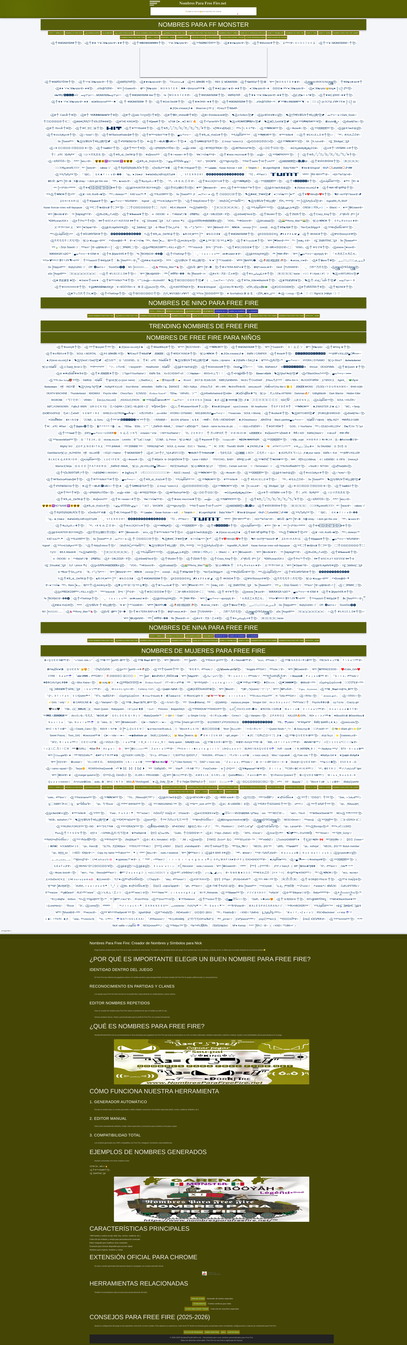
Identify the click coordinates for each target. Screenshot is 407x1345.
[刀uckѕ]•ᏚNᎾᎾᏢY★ (288, 839)
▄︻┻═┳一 (184, 134)
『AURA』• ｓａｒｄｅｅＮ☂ (90, 885)
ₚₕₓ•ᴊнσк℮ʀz (177, 905)
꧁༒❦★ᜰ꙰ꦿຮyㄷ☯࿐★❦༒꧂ (227, 88)
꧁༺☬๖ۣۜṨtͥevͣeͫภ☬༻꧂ (338, 227)
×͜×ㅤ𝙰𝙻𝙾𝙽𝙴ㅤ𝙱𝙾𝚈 (156, 872)
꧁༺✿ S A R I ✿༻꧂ (218, 742)
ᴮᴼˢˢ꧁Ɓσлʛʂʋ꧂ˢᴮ (317, 826)
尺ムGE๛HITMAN (280, 393)
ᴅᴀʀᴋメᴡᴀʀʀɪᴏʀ (169, 852)
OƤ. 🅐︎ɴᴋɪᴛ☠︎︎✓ (97, 267)
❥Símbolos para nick (73, 33)
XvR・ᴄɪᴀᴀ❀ (284, 748)
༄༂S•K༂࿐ (159, 406)
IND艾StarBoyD (179, 466)
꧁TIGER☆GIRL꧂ (133, 755)
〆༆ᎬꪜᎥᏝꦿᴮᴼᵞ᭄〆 (349, 214)
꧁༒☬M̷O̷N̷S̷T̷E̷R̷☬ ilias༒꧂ (142, 95)
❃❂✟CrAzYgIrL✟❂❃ (55, 682)
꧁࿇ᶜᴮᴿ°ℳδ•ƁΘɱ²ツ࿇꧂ (185, 872)
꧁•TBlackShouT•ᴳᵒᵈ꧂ (315, 373)
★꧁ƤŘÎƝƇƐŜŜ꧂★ (129, 682)
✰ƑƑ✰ (93, 832)
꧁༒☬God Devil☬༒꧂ (170, 101)
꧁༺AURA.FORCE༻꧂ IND (75, 826)
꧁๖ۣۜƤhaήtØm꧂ (341, 466)
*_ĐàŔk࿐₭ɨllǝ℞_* (162, 426)
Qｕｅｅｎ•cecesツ (59, 781)
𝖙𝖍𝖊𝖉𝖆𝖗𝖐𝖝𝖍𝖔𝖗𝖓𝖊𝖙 (353, 360)
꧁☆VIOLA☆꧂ (109, 742)
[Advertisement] (203, 62)
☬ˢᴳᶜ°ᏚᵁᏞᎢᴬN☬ (105, 826)
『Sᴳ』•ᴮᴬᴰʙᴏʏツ (327, 866)
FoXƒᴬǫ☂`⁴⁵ (194, 905)
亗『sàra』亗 (104, 722)
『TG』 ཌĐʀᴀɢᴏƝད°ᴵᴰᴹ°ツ (140, 797)
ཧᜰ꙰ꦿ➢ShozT (335, 360)
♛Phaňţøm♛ (138, 832)
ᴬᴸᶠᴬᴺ (359, 918)
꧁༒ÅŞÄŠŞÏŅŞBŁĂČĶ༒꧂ (131, 167)
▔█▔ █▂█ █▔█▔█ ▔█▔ (284, 174)
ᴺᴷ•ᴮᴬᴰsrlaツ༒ (301, 702)
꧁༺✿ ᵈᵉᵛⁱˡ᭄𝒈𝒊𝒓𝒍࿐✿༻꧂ (112, 660)
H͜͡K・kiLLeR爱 (91, 452)
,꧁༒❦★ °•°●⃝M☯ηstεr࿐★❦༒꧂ (266, 95)
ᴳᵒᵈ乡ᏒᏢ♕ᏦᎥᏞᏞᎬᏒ (350, 452)
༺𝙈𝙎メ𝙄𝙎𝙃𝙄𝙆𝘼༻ (55, 715)
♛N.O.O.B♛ (213, 234)
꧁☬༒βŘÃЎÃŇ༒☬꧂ (311, 286)
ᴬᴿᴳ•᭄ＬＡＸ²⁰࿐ (246, 128)
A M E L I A (202, 775)
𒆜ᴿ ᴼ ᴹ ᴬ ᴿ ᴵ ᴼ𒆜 (106, 426)
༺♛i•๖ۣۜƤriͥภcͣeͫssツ (203, 819)
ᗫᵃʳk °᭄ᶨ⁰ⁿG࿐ (214, 247)
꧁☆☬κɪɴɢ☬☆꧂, (133, 459)
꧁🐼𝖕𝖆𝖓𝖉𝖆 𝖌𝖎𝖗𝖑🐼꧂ (228, 669)
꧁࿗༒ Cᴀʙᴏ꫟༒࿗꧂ (63, 114)
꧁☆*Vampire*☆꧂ (106, 702)
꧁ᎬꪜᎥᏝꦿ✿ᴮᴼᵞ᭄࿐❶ (199, 267)
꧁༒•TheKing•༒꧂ (178, 253)
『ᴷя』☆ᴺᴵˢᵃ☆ (105, 918)
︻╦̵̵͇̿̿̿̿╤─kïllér (189, 148)
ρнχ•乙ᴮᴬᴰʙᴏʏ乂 (267, 918)
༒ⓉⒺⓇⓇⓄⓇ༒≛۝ (56, 121)
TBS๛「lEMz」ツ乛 (136, 426)
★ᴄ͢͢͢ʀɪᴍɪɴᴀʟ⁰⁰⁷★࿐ (126, 859)
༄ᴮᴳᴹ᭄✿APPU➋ (246, 260)
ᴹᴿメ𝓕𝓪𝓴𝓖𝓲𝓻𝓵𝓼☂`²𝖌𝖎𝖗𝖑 (350, 768)
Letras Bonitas (199, 1304)
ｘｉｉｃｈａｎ (237, 695)
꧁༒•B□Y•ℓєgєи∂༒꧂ (187, 167)
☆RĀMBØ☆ (160, 419)
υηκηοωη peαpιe (240, 702)
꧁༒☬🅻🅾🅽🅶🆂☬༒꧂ (301, 181)
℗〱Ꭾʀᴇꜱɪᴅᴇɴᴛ (185, 866)
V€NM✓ (88, 399)
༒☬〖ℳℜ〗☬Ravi (55, 426)
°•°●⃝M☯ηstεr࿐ (178, 42)
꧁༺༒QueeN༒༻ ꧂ (168, 669)
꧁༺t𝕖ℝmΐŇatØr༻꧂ (290, 466)
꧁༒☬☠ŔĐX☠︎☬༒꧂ (59, 353)
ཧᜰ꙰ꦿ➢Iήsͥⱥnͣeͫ (49, 366)
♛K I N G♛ (72, 419)
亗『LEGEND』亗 (129, 360)
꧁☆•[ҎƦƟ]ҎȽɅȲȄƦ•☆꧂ (164, 148)
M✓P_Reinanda (209, 892)
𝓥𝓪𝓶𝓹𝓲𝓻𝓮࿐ (229, 439)
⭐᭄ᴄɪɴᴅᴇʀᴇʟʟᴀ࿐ (347, 735)
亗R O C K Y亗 (98, 406)
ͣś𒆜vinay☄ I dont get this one (91, 181)
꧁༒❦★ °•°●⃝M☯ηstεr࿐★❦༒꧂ (107, 42)
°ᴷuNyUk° (273, 892)
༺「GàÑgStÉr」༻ (160, 768)
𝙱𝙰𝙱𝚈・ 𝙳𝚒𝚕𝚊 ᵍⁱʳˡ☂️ (221, 781)
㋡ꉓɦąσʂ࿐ (154, 879)
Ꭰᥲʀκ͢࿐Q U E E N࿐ (304, 761)
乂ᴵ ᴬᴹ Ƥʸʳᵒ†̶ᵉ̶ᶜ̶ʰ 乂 (63, 227)
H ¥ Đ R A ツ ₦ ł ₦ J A (319, 439)
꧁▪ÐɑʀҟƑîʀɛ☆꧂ (353, 121)
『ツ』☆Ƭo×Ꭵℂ (116, 366)
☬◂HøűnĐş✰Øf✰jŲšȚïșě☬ (160, 174)
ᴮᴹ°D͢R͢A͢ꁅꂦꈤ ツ (334, 839)
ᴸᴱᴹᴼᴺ (243, 866)
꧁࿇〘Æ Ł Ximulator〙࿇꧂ (159, 839)
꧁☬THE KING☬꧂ (127, 121)
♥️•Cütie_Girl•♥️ (350, 669)
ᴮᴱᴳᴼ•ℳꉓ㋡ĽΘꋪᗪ (341, 826)
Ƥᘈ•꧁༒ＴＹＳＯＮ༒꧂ (71, 832)
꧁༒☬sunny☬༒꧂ (68, 347)
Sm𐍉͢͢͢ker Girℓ (259, 702)
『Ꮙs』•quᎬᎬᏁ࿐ (104, 695)
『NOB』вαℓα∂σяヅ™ (59, 819)
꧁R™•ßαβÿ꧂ (163, 912)
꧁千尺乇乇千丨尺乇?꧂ (65, 240)
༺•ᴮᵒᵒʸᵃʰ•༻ (97, 366)
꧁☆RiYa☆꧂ (308, 695)
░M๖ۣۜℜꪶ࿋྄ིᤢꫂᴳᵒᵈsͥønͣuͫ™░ (231, 200)
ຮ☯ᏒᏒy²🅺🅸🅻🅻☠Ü (66, 95)
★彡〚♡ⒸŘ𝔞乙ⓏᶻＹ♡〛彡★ (264, 735)
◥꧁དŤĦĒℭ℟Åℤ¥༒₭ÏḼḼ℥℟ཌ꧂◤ (305, 114)
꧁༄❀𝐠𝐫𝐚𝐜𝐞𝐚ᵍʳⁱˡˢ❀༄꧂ (252, 768)
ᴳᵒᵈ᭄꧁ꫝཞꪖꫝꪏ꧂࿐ (310, 200)
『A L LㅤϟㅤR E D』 (95, 761)
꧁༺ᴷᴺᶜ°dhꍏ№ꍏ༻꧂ (130, 803)
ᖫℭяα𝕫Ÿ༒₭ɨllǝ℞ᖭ (227, 108)
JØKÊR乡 (265, 419)
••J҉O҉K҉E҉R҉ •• (255, 433)
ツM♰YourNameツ (170, 433)
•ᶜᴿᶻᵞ (279, 781)
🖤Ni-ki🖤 (54, 709)
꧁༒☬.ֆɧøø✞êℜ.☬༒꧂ (118, 253)
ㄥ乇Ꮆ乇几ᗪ (224, 452)
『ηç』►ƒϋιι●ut (133, 174)
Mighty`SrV (66, 446)
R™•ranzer (51, 892)
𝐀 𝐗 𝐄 (195, 419)
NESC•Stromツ (292, 819)
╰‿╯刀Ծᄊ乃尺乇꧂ (315, 267)
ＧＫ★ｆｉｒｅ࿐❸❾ (108, 174)
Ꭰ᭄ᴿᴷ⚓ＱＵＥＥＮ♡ (132, 728)
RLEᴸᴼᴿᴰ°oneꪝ (85, 892)
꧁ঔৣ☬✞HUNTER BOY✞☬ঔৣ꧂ (143, 187)
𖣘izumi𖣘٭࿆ (332, 121)
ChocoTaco (126, 393)
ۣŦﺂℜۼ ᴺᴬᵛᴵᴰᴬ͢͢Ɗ (286, 200)
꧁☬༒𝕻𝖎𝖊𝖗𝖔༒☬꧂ (323, 260)
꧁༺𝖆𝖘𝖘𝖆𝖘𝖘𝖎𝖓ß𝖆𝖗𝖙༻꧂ (63, 439)
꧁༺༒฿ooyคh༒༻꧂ (99, 347)
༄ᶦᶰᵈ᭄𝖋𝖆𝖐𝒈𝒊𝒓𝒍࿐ (190, 675)
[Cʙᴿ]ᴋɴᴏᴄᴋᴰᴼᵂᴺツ (246, 918)
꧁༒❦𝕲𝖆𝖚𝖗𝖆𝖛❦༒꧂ (135, 214)
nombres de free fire (295, 33)
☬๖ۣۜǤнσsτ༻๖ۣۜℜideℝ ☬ (277, 433)
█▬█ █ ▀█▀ (114, 128)
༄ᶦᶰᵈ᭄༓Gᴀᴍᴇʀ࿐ (127, 88)
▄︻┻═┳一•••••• (341, 373)
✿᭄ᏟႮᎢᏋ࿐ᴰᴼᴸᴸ (354, 682)
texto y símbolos (56, 33)
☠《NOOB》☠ (160, 214)
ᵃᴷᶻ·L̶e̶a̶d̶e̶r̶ (210, 167)
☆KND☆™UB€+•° (283, 925)
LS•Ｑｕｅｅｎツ (232, 748)
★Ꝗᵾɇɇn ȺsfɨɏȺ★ (349, 755)
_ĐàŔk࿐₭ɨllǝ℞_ (119, 466)
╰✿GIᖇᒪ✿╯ (102, 715)
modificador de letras (276, 37)
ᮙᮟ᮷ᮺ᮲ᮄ (195, 214)
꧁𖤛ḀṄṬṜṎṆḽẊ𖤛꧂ (182, 286)
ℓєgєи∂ (145, 200)
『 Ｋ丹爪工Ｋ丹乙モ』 (345, 253)
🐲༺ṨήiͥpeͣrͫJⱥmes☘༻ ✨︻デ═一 (163, 399)
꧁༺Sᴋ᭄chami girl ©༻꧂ (187, 722)
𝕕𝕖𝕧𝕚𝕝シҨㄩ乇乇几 (82, 715)
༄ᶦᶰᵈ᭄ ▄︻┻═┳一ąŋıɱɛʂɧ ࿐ (310, 253)
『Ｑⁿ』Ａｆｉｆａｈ (57, 695)
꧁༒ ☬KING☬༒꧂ (314, 234)
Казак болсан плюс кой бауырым (63, 207)
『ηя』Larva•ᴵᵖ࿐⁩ (292, 826)
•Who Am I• (291, 380)
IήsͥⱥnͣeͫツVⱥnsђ (315, 419)
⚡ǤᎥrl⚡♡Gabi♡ (175, 715)
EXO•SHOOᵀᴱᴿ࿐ (256, 859)
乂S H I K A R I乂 (69, 200)
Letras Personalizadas (255, 37)
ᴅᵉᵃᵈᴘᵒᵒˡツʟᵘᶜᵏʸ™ (282, 446)
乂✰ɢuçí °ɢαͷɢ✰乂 (232, 141)
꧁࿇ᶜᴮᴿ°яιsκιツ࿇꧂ (137, 892)
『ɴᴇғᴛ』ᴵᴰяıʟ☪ (297, 813)
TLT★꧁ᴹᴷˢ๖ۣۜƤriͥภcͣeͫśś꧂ (129, 879)
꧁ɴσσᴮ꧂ (150, 819)
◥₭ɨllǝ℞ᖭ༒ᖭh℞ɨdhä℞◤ (201, 452)
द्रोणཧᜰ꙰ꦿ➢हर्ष (244, 459)
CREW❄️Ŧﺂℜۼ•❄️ (313, 207)
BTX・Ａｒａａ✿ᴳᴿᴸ (352, 748)
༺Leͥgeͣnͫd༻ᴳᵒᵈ (240, 134)
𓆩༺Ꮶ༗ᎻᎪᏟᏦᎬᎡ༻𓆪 (297, 905)
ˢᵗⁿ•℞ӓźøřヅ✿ (179, 214)
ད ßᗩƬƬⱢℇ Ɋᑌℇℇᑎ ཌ (185, 755)
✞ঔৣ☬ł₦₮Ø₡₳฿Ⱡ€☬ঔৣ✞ (101, 286)
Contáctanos (233, 1332)
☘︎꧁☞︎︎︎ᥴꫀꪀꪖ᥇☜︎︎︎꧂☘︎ (290, 293)
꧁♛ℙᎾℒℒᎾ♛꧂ (289, 280)
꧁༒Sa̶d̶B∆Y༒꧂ (108, 148)
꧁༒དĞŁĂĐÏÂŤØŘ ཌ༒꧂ (72, 472)
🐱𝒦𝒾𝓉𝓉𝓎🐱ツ (106, 682)
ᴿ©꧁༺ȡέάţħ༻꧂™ (93, 899)
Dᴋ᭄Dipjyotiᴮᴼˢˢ (56, 267)
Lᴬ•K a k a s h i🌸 (102, 859)
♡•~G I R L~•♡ (254, 728)
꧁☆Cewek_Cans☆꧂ (83, 728)
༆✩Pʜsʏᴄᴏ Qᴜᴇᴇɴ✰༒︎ (283, 775)
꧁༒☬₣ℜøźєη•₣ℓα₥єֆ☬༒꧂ (120, 134)
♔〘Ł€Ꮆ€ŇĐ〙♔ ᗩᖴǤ (332, 459)
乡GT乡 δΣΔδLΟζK (205, 380)
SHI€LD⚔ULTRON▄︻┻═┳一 (119, 413)
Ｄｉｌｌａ (275, 768)
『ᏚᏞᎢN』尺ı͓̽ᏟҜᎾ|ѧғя (113, 846)
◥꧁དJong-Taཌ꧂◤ (90, 386)
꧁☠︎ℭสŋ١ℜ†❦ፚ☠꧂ (231, 286)
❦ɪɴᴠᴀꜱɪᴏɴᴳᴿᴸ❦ (91, 735)
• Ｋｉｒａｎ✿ (134, 761)
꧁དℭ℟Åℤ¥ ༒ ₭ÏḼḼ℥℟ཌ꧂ (190, 260)
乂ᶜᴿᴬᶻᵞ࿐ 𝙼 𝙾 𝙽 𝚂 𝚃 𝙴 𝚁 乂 (299, 42)
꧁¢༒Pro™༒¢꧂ (83, 220)
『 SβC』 (86, 174)
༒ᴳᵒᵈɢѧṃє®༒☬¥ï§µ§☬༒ (98, 260)
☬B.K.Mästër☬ (178, 207)
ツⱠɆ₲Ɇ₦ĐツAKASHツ (105, 472)
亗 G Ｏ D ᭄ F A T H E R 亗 (91, 466)
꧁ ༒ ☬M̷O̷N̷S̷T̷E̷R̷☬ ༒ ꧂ (136, 101)
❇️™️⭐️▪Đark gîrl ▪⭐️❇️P (346, 728)
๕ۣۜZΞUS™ (110, 360)
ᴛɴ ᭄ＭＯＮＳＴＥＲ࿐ (177, 95)
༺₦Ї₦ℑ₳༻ (302, 406)
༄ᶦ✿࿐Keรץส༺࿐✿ (249, 742)
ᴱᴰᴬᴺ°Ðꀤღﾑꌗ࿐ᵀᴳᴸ (245, 839)
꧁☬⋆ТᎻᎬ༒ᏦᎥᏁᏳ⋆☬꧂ (220, 885)
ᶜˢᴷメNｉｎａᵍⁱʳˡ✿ (239, 755)
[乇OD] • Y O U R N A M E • (332, 386)
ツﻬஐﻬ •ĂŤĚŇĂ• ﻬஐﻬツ (178, 161)
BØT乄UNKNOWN (57, 406)
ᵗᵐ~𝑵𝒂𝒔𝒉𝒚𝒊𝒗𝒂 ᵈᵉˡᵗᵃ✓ (328, 748)
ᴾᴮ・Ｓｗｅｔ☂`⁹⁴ (214, 905)
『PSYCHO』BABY (222, 459)
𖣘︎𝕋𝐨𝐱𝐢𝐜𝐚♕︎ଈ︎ (173, 695)
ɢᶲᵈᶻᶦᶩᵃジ (299, 803)
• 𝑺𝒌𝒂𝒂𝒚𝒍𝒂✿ (296, 675)
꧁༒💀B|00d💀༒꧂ (290, 899)
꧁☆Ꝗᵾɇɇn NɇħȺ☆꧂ (169, 689)
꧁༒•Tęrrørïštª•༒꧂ (212, 121)
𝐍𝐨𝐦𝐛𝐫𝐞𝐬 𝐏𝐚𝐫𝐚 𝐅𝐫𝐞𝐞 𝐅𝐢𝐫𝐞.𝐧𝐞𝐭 (202, 3)
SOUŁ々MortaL (252, 413)
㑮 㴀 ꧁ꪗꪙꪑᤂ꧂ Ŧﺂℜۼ (152, 286)
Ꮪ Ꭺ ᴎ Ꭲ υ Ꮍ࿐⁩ (62, 866)
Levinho (126, 439)
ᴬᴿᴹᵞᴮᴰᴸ (106, 905)
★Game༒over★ (89, 280)
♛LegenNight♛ (271, 167)
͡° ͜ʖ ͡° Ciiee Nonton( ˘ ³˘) (184, 761)
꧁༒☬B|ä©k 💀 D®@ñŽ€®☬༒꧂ (168, 459)
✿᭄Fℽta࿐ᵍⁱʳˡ (320, 728)
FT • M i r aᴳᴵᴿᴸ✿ (174, 682)
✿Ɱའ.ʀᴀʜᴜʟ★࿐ (263, 267)
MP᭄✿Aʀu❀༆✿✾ (304, 866)
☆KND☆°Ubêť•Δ (249, 912)
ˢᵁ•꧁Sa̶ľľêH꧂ (198, 207)
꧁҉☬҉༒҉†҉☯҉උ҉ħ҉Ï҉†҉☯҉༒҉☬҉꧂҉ (178, 187)
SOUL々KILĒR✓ (346, 399)
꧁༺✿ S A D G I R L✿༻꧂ (298, 660)
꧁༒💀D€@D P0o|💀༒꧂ (318, 879)
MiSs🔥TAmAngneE (137, 781)
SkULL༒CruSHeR (251, 380)
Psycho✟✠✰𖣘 (321, 702)
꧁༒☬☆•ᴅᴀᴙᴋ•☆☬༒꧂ (178, 154)
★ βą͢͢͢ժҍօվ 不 (129, 472)
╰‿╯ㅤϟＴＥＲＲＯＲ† (190, 174)
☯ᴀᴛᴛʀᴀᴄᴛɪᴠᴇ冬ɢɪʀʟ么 (159, 728)
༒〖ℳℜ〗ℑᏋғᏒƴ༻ (63, 154)
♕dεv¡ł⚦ (331, 433)
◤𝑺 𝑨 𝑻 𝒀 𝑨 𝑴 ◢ (290, 234)
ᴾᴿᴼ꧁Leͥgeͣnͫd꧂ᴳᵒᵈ (61, 234)
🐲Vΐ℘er (353, 380)
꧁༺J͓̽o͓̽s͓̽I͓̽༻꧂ (327, 819)
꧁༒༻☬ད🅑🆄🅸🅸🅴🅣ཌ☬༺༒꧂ (128, 419)
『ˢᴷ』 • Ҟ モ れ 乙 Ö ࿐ (181, 181)
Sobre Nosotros (212, 1332)
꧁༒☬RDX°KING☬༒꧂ (181, 353)
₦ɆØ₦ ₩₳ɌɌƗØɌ (249, 439)
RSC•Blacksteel (325, 912)
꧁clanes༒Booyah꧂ (124, 33)
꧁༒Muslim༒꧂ (270, 214)
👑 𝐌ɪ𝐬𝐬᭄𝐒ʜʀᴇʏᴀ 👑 (185, 735)
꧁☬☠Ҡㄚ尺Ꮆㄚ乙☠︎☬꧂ (224, 273)
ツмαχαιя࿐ (135, 366)
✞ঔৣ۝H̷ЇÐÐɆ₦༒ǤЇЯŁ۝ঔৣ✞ (64, 689)
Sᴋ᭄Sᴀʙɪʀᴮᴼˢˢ (66, 141)
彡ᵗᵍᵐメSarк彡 (281, 866)
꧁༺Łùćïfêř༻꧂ (161, 194)
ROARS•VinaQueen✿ (100, 768)
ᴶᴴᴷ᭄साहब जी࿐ (281, 253)
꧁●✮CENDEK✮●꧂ (206, 813)
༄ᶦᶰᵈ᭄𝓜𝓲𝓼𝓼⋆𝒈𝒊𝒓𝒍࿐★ (59, 755)
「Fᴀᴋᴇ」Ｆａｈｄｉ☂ (120, 813)
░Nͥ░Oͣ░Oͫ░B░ (289, 879)
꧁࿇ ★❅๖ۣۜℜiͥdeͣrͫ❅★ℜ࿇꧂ (72, 373)
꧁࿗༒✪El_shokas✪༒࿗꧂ (181, 114)
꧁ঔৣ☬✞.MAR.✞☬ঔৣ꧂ (217, 852)
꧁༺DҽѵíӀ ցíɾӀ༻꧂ (214, 660)
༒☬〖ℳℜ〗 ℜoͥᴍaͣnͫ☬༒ (157, 360)
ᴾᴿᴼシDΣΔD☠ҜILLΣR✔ (328, 426)
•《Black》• (333, 207)
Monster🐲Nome (168, 37)
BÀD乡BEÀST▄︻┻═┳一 (210, 413)
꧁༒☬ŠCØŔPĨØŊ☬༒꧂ (91, 234)
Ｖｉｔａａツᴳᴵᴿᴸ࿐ (314, 709)
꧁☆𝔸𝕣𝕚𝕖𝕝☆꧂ (169, 702)
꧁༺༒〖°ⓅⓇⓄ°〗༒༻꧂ (315, 797)
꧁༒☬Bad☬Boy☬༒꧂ (160, 347)
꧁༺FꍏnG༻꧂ (111, 839)
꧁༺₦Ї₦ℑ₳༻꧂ (271, 128)
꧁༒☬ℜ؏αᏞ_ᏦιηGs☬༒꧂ (210, 134)
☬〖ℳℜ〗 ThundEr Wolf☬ (229, 446)
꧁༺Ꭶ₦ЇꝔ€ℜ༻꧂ (281, 154)
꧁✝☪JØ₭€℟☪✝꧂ (199, 81)
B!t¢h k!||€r (357, 386)
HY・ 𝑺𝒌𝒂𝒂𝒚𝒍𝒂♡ (294, 781)
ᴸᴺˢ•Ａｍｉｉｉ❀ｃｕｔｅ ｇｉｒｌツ (198, 748)
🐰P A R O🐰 (277, 715)
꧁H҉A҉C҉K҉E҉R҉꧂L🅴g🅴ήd (292, 161)
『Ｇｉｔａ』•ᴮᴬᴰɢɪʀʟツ (345, 675)
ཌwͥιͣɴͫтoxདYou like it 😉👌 (278, 386)
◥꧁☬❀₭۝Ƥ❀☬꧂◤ (258, 194)
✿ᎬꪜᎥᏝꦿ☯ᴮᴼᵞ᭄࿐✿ (59, 181)
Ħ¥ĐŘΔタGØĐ (350, 419)
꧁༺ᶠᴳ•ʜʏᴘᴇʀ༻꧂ (341, 918)
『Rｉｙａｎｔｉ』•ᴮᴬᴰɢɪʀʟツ (243, 675)
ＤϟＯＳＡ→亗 (348, 761)
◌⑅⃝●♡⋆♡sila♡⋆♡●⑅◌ (114, 735)
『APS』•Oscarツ (252, 832)
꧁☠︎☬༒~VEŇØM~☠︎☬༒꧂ (340, 148)
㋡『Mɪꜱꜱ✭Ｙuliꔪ (315, 781)
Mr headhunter (259, 406)
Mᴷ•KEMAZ (178, 826)
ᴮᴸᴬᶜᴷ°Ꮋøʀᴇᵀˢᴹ (159, 892)
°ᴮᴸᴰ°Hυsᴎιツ (322, 832)
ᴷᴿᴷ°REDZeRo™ (83, 755)
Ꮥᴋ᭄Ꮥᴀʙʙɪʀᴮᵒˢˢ (348, 240)
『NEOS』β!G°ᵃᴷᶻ (261, 846)
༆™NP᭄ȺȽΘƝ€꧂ (58, 885)
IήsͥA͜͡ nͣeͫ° (285, 399)
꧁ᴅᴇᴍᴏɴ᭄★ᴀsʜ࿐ (344, 247)
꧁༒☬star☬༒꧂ (281, 353)
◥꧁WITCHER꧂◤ (303, 413)
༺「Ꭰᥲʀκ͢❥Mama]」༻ (196, 702)
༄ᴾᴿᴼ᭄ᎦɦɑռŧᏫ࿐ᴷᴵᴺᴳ (67, 912)
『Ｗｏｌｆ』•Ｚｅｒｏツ (299, 912)
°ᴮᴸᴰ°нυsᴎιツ (143, 813)
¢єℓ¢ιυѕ (72, 899)
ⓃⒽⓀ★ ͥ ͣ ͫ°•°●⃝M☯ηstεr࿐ (288, 88)
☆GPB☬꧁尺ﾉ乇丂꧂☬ (114, 832)
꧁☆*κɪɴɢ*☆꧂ (89, 134)
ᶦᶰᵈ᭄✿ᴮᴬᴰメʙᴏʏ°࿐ (121, 899)
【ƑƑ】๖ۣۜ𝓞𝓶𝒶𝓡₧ (159, 832)
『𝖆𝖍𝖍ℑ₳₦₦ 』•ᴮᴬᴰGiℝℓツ (89, 675)
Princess (163, 709)
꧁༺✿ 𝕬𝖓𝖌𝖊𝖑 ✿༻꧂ (147, 660)
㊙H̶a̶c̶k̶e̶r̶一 (194, 373)
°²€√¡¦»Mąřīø (57, 899)
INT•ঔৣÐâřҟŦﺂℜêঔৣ (316, 899)
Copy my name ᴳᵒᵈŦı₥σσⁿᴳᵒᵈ (113, 852)
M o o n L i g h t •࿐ (123, 689)
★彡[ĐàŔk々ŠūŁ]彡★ (245, 360)
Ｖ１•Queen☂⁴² (81, 695)
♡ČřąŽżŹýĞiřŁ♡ (103, 669)
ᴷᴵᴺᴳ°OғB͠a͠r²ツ (266, 797)
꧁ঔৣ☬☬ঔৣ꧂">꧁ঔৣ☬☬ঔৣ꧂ (133, 866)
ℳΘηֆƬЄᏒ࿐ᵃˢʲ (265, 101)
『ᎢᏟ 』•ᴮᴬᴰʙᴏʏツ (257, 174)
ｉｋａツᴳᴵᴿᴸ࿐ (93, 689)
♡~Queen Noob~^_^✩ (278, 728)
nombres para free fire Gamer (345, 33)
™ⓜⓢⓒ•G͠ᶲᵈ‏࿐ (289, 918)
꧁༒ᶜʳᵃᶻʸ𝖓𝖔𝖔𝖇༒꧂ (70, 433)
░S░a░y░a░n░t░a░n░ (82, 273)
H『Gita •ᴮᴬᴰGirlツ (286, 695)
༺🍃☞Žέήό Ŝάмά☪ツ (64, 247)
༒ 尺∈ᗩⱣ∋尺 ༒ (217, 433)
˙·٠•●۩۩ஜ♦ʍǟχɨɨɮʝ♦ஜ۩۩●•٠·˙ (303, 148)
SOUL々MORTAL (86, 353)
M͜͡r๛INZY (333, 419)
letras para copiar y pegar (232, 37)
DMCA (223, 1332)
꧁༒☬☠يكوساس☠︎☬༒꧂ (258, 273)
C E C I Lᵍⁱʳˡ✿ (88, 742)
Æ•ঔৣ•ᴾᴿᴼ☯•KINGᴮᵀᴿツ (299, 872)
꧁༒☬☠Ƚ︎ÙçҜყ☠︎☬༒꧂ (61, 134)
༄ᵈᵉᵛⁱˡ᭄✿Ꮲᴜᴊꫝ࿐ (283, 689)
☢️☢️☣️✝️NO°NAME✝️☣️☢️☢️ (114, 161)
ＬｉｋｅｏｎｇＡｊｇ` (183, 892)
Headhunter (152, 366)
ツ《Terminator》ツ (261, 466)
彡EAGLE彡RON (129, 399)
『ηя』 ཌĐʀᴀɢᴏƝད (348, 803)
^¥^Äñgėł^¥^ (304, 722)
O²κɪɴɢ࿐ (184, 813)
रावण (293, 459)
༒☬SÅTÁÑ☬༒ (275, 426)
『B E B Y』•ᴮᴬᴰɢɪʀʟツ (200, 669)
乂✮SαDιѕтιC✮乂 (55, 879)
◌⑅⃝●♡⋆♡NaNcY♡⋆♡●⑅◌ (154, 722)
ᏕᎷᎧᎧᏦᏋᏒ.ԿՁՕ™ (60, 253)
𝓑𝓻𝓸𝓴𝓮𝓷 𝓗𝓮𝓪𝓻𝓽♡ (158, 393)
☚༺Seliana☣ (186, 899)
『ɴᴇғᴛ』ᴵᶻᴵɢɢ (86, 872)
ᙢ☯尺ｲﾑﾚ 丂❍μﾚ (353, 426)
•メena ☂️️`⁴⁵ (344, 912)
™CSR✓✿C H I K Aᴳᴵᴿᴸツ (299, 768)
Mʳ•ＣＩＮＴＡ (115, 781)
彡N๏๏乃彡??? (273, 380)
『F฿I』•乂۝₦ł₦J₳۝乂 (77, 709)
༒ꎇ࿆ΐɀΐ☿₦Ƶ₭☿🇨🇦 (313, 839)
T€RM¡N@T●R (155, 446)
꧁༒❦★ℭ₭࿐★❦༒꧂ (203, 101)
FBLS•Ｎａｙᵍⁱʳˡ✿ (329, 660)
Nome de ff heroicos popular (252, 33)
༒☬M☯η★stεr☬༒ (351, 81)
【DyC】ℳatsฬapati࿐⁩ (187, 846)
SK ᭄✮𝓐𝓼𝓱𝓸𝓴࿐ (315, 141)
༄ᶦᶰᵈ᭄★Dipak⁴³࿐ (87, 227)
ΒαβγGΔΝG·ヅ (76, 267)
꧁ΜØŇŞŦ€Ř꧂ (126, 81)
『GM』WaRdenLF (267, 366)
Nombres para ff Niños (228, 33)
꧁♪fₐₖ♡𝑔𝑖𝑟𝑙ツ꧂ (213, 675)
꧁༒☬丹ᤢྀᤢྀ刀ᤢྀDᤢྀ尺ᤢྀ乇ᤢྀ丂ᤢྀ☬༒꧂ (183, 128)
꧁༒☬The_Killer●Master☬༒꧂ (256, 280)
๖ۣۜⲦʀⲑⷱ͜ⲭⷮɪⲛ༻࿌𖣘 (161, 167)
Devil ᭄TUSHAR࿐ (287, 267)
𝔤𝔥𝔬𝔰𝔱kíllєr (162, 413)
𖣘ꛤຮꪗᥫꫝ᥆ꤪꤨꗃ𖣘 (55, 669)
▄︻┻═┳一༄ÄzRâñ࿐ (125, 200)
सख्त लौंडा (344, 433)
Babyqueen (117, 709)
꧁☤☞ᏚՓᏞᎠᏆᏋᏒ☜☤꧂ (216, 214)
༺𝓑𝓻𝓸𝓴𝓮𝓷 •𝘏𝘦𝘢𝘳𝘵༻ (261, 695)
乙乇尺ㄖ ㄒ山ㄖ (266, 452)
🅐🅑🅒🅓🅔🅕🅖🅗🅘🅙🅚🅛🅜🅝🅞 (225, 174)
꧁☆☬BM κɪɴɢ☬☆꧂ (227, 797)
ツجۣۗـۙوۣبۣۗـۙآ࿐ (155, 472)
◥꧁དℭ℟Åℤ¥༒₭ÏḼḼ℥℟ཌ (262, 200)
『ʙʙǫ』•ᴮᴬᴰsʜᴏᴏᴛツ (175, 879)
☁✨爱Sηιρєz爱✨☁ (168, 380)
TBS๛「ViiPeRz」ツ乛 (183, 393)
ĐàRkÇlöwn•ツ (315, 433)
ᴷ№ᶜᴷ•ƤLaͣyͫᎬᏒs (199, 925)
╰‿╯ (112, 885)
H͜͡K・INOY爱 (67, 386)
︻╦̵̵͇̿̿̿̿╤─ (261, 154)
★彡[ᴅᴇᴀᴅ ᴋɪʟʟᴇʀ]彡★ (306, 187)
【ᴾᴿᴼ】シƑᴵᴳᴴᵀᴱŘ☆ (260, 866)
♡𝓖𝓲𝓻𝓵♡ (150, 709)
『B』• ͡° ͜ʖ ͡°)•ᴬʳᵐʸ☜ (193, 227)
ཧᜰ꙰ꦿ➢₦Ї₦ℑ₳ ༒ (322, 220)
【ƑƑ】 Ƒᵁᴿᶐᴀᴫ (221, 879)
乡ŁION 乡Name (179, 419)
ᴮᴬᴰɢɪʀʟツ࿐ (277, 669)
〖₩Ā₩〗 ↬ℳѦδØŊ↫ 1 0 (63, 846)
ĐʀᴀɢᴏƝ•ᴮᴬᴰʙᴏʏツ (107, 872)
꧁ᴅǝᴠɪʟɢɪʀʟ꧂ (349, 722)
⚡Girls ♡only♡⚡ (59, 702)
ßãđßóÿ (87, 380)
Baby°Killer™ (290, 167)
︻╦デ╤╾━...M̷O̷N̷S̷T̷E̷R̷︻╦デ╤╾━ (101, 95)
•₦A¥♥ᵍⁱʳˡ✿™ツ (312, 742)
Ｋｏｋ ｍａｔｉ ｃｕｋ (315, 852)
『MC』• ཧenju (351, 406)
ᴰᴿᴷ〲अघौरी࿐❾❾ (174, 273)
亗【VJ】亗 (340, 446)
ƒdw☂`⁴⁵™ (347, 866)
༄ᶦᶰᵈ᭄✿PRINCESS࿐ (325, 669)
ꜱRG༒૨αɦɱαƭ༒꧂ (217, 846)
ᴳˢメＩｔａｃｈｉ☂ (130, 905)
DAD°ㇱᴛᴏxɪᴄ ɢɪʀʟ (210, 761)
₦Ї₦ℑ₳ (235, 227)
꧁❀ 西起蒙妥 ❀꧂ (64, 280)
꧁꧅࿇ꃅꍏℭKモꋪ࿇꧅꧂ (320, 81)
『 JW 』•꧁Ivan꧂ (191, 839)
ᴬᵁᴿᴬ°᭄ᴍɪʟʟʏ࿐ (83, 161)
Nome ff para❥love (275, 33)
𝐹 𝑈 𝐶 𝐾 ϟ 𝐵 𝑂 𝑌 (256, 892)
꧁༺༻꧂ (97, 813)
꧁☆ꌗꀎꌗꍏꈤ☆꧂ (351, 695)
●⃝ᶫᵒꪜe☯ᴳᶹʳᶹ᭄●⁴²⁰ (284, 194)
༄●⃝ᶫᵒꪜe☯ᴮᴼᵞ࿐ (206, 154)
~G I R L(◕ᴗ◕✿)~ (219, 715)
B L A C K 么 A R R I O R (63, 459)
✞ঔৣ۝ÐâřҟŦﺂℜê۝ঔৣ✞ (325, 240)
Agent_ (342, 380)
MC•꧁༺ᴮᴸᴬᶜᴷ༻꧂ (349, 813)
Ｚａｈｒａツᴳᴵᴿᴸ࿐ (162, 748)
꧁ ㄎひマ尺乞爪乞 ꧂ (92, 154)
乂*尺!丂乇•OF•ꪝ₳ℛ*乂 (200, 918)
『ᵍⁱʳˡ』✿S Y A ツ (326, 768)
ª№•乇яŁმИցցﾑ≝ (310, 227)
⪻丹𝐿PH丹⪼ (146, 413)
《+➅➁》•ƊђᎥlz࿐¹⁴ (82, 852)
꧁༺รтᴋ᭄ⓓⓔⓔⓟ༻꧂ (208, 293)
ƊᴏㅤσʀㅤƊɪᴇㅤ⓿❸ (117, 267)
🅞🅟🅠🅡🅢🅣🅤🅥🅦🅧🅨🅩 (126, 234)
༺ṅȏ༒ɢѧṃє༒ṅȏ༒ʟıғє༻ (258, 161)
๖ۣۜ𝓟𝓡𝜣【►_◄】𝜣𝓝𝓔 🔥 (182, 121)
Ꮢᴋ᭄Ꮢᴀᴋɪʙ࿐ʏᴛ (196, 273)
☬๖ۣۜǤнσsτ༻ (153, 154)
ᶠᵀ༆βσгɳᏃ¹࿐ (81, 859)
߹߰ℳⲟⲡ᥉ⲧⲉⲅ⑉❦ (177, 81)
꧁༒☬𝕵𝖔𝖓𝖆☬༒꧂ (153, 121)
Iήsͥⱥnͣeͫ (98, 380)
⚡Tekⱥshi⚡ (252, 167)
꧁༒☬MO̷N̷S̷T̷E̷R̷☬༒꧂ (209, 95)
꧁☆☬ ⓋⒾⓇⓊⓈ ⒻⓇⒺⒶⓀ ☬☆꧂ (71, 148)
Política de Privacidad (193, 1332)
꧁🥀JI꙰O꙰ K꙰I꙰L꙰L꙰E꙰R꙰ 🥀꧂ (273, 260)
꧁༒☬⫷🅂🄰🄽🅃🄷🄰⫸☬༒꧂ (100, 187)
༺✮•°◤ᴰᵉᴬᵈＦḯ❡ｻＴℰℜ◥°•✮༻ (61, 260)
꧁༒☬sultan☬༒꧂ (276, 413)
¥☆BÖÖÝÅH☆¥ (126, 286)
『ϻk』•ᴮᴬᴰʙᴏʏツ (192, 885)
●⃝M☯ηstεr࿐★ (259, 88)
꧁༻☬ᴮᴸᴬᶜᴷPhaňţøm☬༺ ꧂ (118, 912)
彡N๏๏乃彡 (206, 386)
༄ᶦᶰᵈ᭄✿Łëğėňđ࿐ (150, 273)
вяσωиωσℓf (254, 386)
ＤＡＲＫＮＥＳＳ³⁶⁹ (156, 905)
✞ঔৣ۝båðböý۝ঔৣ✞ (142, 227)
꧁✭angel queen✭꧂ (87, 775)
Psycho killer (110, 393)
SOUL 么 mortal (176, 446)
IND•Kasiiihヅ (183, 912)
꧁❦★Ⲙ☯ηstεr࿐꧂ (236, 42)
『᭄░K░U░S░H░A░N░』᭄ (227, 207)
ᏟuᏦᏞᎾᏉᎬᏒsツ (350, 885)
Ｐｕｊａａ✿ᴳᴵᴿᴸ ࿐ (317, 675)
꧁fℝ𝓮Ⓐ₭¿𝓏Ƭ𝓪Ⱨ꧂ (107, 214)
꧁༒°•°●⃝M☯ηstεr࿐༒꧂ (95, 81)
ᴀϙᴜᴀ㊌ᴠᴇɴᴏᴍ (240, 406)
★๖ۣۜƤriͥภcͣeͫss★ (285, 797)
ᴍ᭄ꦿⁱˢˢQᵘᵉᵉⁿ (228, 768)
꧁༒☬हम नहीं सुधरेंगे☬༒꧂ (337, 187)
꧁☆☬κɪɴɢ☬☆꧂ (296, 128)
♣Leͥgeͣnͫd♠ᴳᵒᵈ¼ (278, 859)
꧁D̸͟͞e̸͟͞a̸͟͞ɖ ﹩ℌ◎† (244, 452)
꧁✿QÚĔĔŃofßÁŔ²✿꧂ (201, 689)
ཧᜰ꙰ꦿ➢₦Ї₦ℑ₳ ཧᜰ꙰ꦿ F (202, 466)
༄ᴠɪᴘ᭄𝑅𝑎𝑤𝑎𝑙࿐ (232, 728)
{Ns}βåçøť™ (132, 839)
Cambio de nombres (237, 311)
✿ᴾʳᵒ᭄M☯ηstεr (148, 88)
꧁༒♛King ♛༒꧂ (338, 347)
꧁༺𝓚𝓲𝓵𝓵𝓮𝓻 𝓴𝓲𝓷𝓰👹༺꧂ (64, 380)
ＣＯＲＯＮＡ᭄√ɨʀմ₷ (199, 399)
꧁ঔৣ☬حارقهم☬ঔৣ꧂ (288, 207)
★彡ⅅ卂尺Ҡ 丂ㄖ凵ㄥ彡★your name (299, 452)
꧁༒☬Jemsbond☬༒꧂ (215, 366)
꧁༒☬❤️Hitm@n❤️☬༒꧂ (314, 194)
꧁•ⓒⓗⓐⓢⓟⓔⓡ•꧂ (260, 141)
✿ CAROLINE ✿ (82, 702)
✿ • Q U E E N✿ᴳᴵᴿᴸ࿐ (57, 660)
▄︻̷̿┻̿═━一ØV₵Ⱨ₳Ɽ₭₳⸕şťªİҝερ (240, 813)
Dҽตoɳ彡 (353, 459)
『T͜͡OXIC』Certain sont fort (231, 466)
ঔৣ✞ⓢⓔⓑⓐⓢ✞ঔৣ (267, 234)
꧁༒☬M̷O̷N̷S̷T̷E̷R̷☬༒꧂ (66, 42)
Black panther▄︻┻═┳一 (289, 419)
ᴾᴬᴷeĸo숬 (309, 819)
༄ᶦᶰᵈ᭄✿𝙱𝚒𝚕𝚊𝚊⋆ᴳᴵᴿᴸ (136, 748)
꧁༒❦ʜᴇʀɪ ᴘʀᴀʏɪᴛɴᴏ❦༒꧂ (236, 154)
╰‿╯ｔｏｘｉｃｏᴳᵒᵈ (206, 253)
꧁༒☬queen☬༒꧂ (206, 439)
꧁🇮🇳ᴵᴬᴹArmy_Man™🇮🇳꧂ (294, 220)
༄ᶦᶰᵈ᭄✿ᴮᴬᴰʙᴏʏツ (190, 852)
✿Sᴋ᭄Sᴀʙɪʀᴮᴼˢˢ (247, 885)
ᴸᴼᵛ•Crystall (265, 885)
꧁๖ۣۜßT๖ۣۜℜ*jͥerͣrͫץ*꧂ (267, 826)
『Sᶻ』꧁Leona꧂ (88, 905)
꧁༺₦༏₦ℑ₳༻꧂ (264, 134)
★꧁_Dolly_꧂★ (162, 781)
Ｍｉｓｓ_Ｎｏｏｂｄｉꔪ (341, 775)
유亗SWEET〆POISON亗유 (223, 722)
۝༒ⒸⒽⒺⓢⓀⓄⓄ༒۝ (142, 207)
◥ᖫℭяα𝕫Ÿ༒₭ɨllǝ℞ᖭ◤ (139, 353)
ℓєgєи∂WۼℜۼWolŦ (337, 200)
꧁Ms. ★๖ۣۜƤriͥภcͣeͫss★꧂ (134, 885)
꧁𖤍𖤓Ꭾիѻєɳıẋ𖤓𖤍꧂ (343, 234)
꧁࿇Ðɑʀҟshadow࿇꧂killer (216, 393)
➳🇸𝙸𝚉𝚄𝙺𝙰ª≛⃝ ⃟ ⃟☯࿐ (341, 742)
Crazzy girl (353, 702)
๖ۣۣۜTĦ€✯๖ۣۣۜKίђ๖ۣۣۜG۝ (223, 128)
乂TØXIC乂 (328, 380)
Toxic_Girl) (74, 735)
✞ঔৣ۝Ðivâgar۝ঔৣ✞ (338, 141)
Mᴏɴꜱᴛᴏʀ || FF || (205, 108)
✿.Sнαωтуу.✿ (302, 728)
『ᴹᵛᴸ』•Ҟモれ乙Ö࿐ (348, 134)
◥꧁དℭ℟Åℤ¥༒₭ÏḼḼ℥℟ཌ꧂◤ (93, 141)
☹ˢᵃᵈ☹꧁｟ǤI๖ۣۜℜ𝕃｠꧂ (117, 775)
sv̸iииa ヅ (105, 167)
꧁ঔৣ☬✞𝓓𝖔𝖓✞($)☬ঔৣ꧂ (277, 187)
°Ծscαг (70, 905)
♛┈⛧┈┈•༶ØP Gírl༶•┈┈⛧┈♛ (272, 761)
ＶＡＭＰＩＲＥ (91, 413)
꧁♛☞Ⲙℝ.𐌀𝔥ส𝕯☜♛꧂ (92, 194)
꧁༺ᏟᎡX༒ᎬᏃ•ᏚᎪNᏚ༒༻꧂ (272, 803)
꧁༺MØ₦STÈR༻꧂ (206, 42)
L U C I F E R (111, 459)
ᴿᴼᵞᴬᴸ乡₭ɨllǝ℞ (113, 446)
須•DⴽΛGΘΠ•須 (51, 413)
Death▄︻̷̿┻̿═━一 (243, 366)
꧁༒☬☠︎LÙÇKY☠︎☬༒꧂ (213, 181)
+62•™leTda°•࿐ (342, 174)
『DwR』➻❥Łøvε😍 (261, 899)
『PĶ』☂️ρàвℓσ (285, 722)
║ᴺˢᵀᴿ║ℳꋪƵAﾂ (162, 846)
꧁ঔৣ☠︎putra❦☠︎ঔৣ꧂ (345, 852)
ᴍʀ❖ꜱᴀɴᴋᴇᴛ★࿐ (232, 253)
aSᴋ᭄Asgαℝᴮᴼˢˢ (57, 273)
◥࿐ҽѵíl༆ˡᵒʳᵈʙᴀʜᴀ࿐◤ (348, 194)
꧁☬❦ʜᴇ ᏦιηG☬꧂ (151, 260)
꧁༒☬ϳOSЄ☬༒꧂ (341, 286)
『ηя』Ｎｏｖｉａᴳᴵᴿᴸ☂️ (80, 722)
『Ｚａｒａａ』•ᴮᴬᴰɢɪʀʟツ (238, 761)
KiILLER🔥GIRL (297, 715)
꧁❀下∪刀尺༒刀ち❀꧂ (82, 293)
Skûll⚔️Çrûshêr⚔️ (160, 735)
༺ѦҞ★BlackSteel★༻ (343, 899)
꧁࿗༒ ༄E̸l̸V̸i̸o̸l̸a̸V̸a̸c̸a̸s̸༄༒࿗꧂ (99, 114)
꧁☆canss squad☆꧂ (59, 768)
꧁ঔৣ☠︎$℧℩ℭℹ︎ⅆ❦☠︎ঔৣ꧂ (270, 114)
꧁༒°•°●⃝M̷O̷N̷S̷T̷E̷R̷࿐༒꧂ (337, 42)
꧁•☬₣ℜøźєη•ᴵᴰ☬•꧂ (243, 148)
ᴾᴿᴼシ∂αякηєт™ (118, 194)
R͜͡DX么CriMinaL (307, 459)
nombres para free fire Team (133, 37)
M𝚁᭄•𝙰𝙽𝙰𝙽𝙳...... (138, 267)
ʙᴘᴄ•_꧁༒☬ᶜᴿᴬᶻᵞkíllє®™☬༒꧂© (241, 187)
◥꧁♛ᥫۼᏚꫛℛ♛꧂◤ (276, 121)
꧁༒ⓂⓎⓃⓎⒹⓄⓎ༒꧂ (144, 293)
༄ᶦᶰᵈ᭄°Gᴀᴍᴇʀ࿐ (275, 347)
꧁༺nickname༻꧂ (83, 797)
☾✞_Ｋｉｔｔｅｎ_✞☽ (152, 742)
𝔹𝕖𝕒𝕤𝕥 (187, 380)
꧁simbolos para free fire (174, 33)
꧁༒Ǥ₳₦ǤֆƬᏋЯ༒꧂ (204, 141)
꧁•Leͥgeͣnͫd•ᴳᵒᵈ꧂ (329, 181)
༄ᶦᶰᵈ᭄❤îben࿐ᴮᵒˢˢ (278, 240)
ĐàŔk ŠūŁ (155, 373)
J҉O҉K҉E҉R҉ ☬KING (304, 386)
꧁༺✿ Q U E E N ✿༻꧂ (301, 735)
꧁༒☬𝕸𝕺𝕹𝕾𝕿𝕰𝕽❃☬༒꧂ (148, 42)
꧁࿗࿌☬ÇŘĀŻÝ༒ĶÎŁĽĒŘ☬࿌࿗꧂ (92, 121)
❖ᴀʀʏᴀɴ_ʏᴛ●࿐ (299, 260)
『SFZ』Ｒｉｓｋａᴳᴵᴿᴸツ (63, 742)
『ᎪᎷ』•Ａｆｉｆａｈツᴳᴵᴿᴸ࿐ (283, 742)
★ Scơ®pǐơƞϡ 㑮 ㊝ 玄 (240, 293)
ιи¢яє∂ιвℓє (147, 386)
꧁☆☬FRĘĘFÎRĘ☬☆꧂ (213, 148)
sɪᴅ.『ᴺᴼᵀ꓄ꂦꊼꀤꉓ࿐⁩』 (274, 813)
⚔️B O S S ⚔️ (301, 399)
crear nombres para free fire (148, 33)
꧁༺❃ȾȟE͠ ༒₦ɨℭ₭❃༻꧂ (271, 459)
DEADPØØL (328, 366)
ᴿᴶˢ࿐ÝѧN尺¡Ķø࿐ (266, 852)
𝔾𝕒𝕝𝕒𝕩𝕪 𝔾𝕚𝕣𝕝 (145, 689)
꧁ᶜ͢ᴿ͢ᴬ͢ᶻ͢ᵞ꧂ (249, 797)
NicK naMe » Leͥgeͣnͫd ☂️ (126, 925)
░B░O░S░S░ (351, 161)
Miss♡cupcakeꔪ (281, 755)
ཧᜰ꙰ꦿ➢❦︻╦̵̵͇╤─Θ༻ (94, 240)
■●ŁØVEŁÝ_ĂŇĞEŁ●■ (165, 675)
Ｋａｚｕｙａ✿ (289, 852)
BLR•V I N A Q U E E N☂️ (259, 748)
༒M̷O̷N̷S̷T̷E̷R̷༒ (133, 452)
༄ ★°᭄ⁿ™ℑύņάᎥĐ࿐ (221, 260)
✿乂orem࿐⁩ (104, 879)
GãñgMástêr (319, 393)
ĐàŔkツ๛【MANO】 (168, 386)
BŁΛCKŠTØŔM (309, 380)
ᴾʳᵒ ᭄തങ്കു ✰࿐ (301, 240)
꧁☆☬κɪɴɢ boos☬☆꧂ (62, 872)
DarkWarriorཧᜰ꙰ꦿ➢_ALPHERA (64, 452)
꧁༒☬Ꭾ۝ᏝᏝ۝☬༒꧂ (89, 128)
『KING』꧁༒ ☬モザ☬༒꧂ (311, 247)
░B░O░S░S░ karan (288, 273)
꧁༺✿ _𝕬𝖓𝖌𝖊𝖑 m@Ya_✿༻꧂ (339, 689)
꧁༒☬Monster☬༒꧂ (265, 42)
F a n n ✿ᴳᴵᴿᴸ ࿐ (257, 775)
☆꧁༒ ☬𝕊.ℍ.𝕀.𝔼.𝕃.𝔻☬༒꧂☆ (118, 273)
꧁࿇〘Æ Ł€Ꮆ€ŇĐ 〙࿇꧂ (234, 803)
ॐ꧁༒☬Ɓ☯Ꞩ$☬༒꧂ (284, 227)
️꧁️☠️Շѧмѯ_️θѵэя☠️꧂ (73, 366)
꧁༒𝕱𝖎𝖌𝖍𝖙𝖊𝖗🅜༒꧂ (81, 426)
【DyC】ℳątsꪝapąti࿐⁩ (166, 885)
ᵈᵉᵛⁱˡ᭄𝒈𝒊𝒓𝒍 (144, 675)
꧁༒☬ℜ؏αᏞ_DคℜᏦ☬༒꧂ (126, 154)
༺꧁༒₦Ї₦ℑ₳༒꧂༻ (60, 194)
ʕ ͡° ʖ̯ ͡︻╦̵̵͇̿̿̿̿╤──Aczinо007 (151, 280)
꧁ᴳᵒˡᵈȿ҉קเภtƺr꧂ (229, 161)
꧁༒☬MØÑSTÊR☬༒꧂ (59, 81)
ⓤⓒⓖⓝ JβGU (203, 912)
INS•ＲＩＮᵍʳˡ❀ (108, 728)
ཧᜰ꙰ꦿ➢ (263, 393)
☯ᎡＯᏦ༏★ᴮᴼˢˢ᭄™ (193, 234)
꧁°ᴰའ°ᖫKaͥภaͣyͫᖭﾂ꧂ (84, 839)
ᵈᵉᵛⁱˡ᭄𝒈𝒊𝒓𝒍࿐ (191, 660)
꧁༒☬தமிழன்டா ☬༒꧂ (148, 181)
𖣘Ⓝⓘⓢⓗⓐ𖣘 (211, 728)
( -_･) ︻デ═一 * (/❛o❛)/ (220, 280)
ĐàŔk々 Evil (330, 452)
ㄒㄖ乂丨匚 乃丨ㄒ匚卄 (56, 748)
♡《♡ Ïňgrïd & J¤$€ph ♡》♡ (323, 293)
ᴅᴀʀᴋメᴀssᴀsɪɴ (204, 866)
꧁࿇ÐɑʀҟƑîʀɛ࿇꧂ (244, 214)
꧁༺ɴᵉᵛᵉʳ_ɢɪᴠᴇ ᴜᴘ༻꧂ (200, 803)
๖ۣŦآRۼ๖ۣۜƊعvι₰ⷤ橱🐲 (257, 286)
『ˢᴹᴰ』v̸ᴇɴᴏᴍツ (243, 852)
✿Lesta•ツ (77, 761)
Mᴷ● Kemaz (239, 925)
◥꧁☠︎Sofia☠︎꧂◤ (243, 114)
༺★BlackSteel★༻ (321, 813)
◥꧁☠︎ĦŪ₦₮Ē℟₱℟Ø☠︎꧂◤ (245, 121)
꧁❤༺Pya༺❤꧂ (248, 682)
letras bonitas (212, 37)
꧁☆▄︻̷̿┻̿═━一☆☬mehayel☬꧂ (308, 859)
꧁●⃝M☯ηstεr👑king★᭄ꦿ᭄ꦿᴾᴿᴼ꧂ (330, 88)
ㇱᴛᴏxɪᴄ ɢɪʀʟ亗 (260, 755)
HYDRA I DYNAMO (181, 413)
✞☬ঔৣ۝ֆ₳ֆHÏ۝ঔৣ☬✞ (348, 905)
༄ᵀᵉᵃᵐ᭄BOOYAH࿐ (189, 347)
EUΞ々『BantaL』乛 (199, 446)
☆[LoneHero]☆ (54, 905)
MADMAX (94, 393)
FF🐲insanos (252, 311)
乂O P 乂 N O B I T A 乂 (89, 446)
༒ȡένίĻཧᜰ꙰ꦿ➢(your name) (120, 380)
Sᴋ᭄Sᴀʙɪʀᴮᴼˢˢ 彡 (185, 194)
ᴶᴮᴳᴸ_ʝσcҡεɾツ (225, 918)
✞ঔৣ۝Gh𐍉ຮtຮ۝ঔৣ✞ (152, 220)
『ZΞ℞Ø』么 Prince (165, 439)
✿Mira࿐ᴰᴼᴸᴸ (308, 682)
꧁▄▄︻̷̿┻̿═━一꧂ (236, 899)
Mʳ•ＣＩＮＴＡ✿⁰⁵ (56, 728)
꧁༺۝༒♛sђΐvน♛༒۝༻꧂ (104, 207)
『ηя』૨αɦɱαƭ (310, 846)
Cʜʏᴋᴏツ (236, 715)
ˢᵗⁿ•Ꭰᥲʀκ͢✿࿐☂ (117, 240)
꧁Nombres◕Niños (92, 33)
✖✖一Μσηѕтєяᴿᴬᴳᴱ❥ (193, 88)
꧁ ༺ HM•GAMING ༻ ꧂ (165, 803)
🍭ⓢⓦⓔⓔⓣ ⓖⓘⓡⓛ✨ (121, 675)
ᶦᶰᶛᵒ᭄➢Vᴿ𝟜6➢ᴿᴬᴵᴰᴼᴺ (64, 187)
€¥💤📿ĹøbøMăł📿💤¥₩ (337, 167)
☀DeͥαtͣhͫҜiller (55, 419)
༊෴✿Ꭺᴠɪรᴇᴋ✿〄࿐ (347, 439)
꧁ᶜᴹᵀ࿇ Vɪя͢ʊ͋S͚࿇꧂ (350, 879)
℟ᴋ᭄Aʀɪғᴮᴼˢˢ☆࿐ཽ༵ (127, 260)
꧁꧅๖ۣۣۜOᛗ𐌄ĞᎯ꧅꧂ (345, 267)
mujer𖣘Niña (107, 33)
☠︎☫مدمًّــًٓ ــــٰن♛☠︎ (304, 446)
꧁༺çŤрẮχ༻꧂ (66, 174)
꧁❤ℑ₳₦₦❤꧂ (287, 682)
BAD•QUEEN (115, 761)
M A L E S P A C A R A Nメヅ (265, 905)
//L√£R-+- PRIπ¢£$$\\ (147, 775)
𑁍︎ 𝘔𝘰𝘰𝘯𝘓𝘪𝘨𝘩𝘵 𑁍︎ (193, 695)
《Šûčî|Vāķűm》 (220, 925)
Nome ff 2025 (243, 316)
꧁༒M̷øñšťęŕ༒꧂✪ (253, 81)
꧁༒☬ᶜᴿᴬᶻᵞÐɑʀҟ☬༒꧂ (139, 128)
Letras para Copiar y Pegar (196, 1309)
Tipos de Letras (197, 1299)
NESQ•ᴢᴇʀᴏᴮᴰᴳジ (152, 925)
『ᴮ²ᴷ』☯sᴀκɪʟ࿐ (121, 181)
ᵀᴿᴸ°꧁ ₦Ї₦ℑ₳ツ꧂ (326, 872)
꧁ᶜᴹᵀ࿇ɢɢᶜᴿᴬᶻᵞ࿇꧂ (163, 899)
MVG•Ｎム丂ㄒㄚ (213, 373)
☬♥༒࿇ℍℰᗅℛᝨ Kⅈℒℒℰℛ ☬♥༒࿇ (118, 220)
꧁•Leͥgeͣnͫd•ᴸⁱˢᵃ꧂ (323, 399)
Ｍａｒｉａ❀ (292, 709)
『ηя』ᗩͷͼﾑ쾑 (89, 846)
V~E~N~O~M (238, 433)
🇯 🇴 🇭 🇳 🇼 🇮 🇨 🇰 (265, 399)
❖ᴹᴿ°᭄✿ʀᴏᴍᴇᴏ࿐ (207, 187)
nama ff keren (325, 33)
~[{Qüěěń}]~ (221, 702)
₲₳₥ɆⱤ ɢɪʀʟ (192, 742)
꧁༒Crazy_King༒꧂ (322, 214)
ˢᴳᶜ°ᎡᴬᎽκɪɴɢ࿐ (237, 905)
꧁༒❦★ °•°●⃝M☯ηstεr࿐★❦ (69, 101)
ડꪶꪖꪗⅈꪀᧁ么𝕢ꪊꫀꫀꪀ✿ (330, 682)
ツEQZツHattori (112, 452)
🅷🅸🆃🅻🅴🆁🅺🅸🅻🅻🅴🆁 (310, 353)
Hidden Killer (353, 393)
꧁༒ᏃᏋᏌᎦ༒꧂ (295, 214)
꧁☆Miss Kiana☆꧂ (83, 682)
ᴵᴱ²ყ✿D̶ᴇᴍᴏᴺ (67, 892)
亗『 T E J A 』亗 (91, 439)
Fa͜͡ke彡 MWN (79, 406)
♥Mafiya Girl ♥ (328, 755)
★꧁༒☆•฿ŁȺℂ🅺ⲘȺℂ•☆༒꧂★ (167, 141)
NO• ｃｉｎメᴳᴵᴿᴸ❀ (320, 715)
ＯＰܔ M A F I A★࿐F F (227, 859)
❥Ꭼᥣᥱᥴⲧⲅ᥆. (269, 682)
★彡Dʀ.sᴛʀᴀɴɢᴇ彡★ (181, 108)
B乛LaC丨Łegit (142, 439)
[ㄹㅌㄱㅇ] (278, 872)
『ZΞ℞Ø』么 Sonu (92, 419)
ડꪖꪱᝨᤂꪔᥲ (338, 702)
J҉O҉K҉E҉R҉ (159, 353)
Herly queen (175, 742)
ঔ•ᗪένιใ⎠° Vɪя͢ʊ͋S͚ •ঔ (164, 813)
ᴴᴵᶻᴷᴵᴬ (168, 260)
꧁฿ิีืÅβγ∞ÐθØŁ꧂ (158, 826)
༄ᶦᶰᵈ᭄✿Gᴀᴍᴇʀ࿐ (298, 669)
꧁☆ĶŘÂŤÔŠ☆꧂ (59, 161)
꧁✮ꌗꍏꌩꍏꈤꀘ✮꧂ (199, 879)
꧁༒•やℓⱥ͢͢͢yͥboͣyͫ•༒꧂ (239, 373)
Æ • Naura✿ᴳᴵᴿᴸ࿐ (242, 660)
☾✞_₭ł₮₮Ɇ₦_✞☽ (305, 748)
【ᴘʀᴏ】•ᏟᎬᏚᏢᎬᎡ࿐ (314, 918)
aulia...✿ (99, 781)
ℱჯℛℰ (163, 207)
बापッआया (221, 386)
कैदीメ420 (298, 433)
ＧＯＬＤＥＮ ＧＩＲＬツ (126, 715)
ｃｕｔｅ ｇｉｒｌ (222, 682)
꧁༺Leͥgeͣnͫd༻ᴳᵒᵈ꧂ (260, 207)
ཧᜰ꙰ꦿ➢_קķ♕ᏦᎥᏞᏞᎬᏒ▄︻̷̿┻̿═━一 (149, 466)
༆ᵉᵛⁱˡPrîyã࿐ (201, 682)
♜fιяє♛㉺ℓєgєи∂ (310, 167)
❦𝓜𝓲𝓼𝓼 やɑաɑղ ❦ (152, 695)
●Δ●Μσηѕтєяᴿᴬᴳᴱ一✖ (103, 101)
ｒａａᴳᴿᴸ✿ (128, 742)
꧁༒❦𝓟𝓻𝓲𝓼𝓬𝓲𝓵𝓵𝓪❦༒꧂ (250, 240)
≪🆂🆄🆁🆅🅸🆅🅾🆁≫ (293, 366)
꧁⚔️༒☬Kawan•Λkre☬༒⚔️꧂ (189, 406)
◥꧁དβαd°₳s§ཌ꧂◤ (286, 373)
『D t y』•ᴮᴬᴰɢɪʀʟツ (159, 755)
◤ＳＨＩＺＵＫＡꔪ (211, 735)
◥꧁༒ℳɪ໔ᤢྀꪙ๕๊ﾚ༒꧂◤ (320, 280)
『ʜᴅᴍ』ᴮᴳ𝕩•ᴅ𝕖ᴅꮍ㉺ (82, 918)
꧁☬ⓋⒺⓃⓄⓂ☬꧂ (283, 286)
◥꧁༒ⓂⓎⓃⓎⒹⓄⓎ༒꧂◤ (186, 280)
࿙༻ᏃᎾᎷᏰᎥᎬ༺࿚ (133, 446)
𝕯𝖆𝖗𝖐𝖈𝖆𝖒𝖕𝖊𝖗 (50, 386)
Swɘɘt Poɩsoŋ (57, 735)
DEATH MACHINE (57, 393)
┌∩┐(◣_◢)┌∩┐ (213, 872)
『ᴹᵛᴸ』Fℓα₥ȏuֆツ (225, 912)
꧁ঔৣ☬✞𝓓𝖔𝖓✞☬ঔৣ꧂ (349, 128)
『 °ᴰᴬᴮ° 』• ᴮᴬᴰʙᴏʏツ (153, 859)
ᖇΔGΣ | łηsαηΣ (182, 472)
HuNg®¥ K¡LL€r (114, 386)
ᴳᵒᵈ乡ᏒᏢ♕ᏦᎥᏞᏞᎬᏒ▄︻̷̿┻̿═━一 (345, 353)
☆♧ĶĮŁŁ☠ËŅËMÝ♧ (250, 426)
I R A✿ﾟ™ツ (193, 768)
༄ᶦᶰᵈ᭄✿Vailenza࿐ (126, 722)
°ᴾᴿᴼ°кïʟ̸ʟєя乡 (195, 247)
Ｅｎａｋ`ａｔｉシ (164, 866)
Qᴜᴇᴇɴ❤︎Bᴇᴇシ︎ (236, 775)
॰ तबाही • (206, 419)
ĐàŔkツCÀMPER (257, 353)
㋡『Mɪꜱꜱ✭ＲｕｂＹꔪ (187, 728)
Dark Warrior (336, 393)
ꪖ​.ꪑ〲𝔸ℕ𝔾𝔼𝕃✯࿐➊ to (243, 709)
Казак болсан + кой (230, 167)
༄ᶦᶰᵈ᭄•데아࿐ (59, 761)
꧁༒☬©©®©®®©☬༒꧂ (70, 286)
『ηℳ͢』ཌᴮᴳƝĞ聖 (284, 885)
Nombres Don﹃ (183, 37)
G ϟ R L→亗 (218, 775)
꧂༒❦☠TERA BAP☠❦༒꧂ (233, 267)
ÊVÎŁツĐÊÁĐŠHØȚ (224, 419)
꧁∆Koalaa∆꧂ (265, 220)
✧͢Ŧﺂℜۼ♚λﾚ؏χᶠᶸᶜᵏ (265, 293)
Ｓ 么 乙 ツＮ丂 (128, 433)
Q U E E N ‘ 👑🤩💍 (78, 669)
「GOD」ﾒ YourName (299, 426)
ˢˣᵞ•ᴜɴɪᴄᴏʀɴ (234, 413)
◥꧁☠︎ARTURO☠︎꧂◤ (345, 273)
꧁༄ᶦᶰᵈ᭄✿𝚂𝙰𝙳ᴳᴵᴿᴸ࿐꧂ (177, 775)
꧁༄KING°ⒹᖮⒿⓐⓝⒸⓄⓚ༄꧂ (94, 866)
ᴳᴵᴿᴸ (189, 682)
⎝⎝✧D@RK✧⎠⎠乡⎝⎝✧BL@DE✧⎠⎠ (129, 406)
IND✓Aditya (190, 386)
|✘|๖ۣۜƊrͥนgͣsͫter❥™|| (246, 393)
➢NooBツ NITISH (318, 466)
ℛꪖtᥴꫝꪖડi (327, 735)
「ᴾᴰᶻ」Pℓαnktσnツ (223, 826)
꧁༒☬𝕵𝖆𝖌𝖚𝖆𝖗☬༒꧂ (95, 200)
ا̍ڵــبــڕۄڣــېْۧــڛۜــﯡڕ (352, 260)
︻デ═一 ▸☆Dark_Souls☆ (342, 114)
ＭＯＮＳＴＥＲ (169, 88)
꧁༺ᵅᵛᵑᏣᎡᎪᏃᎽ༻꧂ (130, 826)
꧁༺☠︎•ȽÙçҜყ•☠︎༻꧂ (167, 200)
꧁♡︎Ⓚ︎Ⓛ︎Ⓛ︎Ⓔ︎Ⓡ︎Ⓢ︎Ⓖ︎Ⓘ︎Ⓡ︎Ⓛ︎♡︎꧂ (255, 781)
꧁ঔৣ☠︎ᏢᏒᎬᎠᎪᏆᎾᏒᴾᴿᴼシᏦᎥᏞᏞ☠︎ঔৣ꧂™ (163, 247)
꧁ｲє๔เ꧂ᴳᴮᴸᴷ (274, 832)
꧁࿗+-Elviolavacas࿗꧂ (215, 114)
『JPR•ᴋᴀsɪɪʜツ (156, 918)
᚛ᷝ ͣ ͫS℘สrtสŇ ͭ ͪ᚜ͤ (67, 167)
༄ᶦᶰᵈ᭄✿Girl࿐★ (61, 775)
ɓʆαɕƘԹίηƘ (145, 912)
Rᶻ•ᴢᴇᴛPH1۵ (141, 899)
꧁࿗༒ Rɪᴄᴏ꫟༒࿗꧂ (58, 128)
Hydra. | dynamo (221, 360)
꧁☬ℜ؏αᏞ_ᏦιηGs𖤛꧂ (149, 161)
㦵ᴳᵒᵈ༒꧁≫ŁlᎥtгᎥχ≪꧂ (182, 240)
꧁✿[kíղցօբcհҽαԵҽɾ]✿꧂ (233, 819)
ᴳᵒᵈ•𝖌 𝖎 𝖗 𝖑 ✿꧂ (328, 761)
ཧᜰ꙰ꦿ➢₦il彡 (185, 439)
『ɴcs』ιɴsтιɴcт (349, 872)
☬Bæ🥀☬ (94, 748)
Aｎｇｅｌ (109, 748)
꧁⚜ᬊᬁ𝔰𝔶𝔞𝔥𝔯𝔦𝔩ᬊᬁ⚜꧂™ (348, 892)
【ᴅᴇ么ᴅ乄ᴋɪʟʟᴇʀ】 (106, 399)
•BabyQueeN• (351, 781)
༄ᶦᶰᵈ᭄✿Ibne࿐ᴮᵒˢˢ (218, 227)
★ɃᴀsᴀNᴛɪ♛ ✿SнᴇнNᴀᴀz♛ (349, 715)
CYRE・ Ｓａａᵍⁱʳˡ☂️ (60, 675)
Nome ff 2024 (311, 787)
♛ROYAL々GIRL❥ (271, 709)
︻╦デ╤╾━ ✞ (347, 280)
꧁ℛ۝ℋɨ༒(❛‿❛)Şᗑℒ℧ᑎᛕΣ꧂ (165, 452)
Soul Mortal (132, 386)
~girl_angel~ (232, 735)
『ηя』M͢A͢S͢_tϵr (59, 852)
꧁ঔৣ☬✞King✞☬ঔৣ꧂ (257, 253)
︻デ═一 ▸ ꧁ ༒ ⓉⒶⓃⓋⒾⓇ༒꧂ (220, 194)
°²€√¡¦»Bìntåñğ (176, 918)
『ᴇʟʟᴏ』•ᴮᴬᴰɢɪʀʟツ (266, 660)
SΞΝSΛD (141, 393)
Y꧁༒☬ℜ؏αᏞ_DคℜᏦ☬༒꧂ (162, 234)
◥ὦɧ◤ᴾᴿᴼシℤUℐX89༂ (299, 832)
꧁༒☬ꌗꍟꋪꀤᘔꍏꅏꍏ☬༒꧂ (325, 161)
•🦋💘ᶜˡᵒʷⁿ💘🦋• (215, 695)
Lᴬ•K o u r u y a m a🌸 (80, 879)
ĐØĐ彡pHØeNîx (228, 380)
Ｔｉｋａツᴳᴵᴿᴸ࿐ (352, 660)
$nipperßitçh (178, 709)
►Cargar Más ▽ (6, 931)
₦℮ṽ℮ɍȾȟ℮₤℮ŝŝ (237, 386)
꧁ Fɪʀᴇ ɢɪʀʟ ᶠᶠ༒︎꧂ (305, 755)
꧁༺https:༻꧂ (176, 925)
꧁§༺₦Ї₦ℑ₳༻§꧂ (290, 141)
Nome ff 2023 (311, 33)
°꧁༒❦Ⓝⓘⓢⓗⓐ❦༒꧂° (243, 247)
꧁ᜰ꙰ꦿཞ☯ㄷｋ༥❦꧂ (303, 95)
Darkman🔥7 (301, 393)
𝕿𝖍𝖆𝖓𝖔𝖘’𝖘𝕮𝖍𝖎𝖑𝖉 (263, 373)
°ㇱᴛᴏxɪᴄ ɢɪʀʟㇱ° (83, 660)
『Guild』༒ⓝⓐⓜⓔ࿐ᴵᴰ (187, 832)
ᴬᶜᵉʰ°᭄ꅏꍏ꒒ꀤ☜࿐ (258, 925)
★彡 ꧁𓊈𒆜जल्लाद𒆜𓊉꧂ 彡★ (231, 399)
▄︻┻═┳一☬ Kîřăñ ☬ (86, 253)
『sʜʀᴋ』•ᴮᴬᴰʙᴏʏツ (56, 797)
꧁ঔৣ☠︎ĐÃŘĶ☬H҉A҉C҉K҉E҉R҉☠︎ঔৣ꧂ (204, 220)
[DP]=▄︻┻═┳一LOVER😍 (101, 433)
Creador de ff (221, 311)
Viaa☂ (179, 768)
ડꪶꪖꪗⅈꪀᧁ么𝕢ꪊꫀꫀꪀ (129, 695)
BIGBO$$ (56, 399)
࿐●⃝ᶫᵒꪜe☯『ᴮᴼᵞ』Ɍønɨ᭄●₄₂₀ (147, 240)
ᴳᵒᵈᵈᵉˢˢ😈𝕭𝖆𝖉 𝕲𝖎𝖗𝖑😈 (156, 761)
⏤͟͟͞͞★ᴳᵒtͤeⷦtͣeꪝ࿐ (84, 803)
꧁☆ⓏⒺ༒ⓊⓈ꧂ (271, 148)
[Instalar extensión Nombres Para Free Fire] (212, 1273)
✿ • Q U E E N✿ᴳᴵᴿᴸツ (312, 775)
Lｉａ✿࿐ (334, 781)
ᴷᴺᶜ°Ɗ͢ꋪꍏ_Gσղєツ (342, 832)
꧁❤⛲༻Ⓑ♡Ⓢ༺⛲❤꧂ (216, 240)
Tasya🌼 (80, 768)
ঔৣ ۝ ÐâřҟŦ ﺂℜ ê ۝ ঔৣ (60, 803)
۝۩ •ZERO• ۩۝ (351, 819)
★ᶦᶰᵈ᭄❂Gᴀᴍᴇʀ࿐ (353, 207)
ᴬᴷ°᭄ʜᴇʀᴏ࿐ (89, 167)
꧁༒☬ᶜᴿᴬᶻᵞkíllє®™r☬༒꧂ (158, 134)
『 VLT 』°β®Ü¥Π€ (205, 161)
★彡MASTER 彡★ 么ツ (326, 406)
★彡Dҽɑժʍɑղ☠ (248, 419)
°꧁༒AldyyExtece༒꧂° (200, 200)
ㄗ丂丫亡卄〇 (73, 399)
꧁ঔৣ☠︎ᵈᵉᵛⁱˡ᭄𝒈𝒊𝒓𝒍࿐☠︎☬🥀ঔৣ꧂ (133, 669)
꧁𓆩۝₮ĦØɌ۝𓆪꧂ (127, 247)
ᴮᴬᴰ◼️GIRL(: (79, 748)
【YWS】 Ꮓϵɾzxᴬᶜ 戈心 (219, 839)
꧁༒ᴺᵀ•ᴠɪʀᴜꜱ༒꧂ (210, 899)
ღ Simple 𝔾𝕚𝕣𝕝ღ (197, 715)
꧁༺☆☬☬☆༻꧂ (266, 879)
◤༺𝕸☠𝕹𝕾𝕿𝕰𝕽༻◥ (291, 101)
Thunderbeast (78, 393)
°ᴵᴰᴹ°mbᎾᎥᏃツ (265, 839)
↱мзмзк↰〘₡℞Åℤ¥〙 (325, 885)
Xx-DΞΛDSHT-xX (173, 373)
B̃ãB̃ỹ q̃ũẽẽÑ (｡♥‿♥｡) (325, 722)
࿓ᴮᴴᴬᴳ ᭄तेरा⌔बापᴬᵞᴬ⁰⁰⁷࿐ (315, 174)
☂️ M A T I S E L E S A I (130, 918)
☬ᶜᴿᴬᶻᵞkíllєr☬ (286, 134)
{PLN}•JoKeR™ (242, 879)
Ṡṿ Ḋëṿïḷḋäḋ (324, 446)
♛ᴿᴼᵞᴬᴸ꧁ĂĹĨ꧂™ (272, 360)
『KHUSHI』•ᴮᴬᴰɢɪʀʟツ (213, 755)
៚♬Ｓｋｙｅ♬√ (279, 702)
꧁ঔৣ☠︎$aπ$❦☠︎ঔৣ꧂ (57, 813)
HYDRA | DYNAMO (314, 360)
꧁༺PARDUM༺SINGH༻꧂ (207, 709)
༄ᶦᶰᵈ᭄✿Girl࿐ (172, 660)
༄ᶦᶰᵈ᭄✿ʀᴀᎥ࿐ (227, 689)
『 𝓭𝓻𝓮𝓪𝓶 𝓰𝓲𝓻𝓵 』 (329, 695)
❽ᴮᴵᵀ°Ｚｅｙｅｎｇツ (132, 872)
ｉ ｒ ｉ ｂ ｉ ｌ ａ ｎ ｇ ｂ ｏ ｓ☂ (188, 859)
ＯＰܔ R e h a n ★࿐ (346, 220)
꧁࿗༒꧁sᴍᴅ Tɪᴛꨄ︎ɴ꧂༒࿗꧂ (141, 114)
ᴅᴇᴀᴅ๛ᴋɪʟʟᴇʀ (111, 439)
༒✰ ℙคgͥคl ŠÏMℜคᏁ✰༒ (191, 781)
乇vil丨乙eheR (71, 413)
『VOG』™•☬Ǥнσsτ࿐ (239, 220)
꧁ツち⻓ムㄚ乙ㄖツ (109, 892)
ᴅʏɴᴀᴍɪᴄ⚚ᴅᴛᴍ (148, 433)
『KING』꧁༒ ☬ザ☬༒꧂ (222, 591)
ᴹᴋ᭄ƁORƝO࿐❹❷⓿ (150, 253)
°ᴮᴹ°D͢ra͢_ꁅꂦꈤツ (240, 846)
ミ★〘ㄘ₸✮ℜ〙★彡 (56, 918)
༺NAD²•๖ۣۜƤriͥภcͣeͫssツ (56, 839)
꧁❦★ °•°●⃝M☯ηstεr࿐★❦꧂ (74, 88)
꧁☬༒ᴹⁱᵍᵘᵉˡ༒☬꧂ (134, 148)
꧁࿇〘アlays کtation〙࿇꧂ (222, 832)
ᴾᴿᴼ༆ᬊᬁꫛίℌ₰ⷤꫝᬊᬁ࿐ (275, 675)
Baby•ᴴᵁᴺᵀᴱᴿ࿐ (321, 892)
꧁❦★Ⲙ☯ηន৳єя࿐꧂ (153, 81)
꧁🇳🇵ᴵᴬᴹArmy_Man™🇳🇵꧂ (167, 267)
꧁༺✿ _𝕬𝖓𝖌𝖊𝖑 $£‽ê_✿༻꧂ (139, 702)
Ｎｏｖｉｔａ (55, 722)
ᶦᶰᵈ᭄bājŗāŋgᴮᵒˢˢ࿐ (82, 214)
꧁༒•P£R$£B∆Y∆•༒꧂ (129, 141)
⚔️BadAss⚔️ (145, 380)
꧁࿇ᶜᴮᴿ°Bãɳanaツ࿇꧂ (296, 892)
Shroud (313, 366)
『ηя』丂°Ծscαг (104, 803)
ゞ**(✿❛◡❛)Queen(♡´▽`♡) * (254, 689)
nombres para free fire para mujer (202, 33)
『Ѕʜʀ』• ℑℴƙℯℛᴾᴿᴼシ (349, 797)
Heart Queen (101, 709)
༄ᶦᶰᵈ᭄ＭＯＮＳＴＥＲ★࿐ (285, 81)
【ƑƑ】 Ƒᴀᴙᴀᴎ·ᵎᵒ (354, 839)
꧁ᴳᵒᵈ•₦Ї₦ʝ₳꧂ (241, 181)
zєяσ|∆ (264, 227)
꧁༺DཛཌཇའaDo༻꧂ (126, 819)
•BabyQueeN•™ (153, 715)
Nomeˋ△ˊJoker (153, 37)
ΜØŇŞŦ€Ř (234, 95)
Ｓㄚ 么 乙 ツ (295, 347)
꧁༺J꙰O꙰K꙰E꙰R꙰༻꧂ (322, 128)
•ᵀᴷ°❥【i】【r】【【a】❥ (130, 768)
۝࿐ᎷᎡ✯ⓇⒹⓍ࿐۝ (277, 247)
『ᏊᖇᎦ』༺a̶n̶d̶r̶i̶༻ (287, 846)
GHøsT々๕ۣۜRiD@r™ (187, 426)
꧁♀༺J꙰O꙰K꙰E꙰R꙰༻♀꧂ (268, 181)
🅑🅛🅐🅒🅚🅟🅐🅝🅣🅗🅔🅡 (257, 722)
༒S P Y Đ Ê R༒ (280, 406)
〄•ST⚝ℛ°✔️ (245, 826)
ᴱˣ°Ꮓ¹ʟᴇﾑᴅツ (303, 885)
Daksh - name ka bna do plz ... (218, 426)
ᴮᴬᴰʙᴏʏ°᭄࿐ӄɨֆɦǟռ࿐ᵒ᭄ (96, 247)
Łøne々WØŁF (200, 459)
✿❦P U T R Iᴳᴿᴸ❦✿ (107, 755)
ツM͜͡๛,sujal (297, 439)
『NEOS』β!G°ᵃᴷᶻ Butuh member (340, 846)
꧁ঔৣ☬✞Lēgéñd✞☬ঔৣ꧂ (115, 227)
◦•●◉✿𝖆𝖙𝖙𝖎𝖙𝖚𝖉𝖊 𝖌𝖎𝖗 (137, 735)
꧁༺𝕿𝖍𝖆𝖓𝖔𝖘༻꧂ (232, 892)
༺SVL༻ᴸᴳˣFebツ (139, 846)
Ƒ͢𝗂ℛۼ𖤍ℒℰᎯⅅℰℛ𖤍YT (176, 293)
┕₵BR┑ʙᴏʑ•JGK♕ (58, 220)
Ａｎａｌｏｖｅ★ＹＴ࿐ (343, 709)
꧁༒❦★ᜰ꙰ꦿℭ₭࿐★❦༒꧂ (335, 95)
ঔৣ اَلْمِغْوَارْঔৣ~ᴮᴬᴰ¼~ (272, 912)
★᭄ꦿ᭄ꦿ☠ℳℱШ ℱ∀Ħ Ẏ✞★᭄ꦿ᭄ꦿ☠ (334, 101)
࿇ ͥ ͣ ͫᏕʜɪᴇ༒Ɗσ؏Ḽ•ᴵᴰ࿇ (167, 227)
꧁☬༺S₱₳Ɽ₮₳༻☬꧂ (307, 121)
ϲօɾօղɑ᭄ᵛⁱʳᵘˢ (250, 227)
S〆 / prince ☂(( (175, 220)
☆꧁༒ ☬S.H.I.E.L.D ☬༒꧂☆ (314, 134)
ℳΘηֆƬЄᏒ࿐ (105, 88)
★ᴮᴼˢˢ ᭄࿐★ (351, 181)
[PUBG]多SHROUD (329, 413)
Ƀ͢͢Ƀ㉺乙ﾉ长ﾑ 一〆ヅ (199, 826)
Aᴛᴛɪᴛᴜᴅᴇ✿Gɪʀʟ (82, 781)
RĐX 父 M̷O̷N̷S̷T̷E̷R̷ (226, 81)
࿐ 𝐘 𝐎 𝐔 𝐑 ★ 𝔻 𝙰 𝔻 (237, 872)
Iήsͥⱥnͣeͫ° (166, 366)
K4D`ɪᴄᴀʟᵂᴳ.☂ (138, 194)
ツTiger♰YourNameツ (134, 373)
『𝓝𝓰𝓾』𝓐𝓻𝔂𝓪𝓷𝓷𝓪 (306, 689)
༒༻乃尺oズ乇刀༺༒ (174, 819)
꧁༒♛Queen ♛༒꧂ (351, 366)
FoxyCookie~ (210, 768)
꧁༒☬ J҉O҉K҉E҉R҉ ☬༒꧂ (105, 373)
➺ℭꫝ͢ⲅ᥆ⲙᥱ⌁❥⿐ (135, 709)
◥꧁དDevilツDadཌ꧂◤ (87, 360)
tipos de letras (198, 37)
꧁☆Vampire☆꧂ (255, 715)
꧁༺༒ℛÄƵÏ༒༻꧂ (320, 803)
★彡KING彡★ (255, 446)
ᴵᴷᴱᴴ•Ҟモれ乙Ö (261, 872)
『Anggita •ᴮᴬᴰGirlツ (255, 669)
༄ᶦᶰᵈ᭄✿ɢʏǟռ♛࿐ (58, 214)
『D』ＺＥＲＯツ (193, 433)
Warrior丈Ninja (63, 466)
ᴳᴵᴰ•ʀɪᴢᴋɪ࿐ (90, 912)
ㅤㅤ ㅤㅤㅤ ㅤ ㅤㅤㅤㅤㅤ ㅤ (114, 905)
